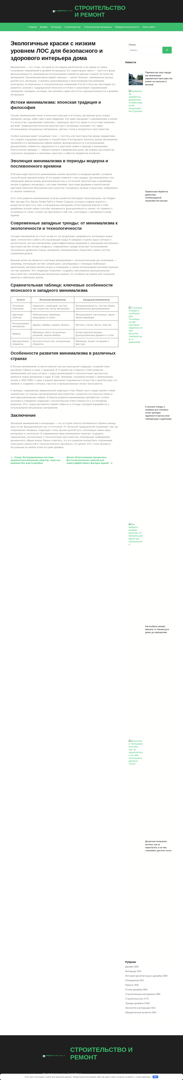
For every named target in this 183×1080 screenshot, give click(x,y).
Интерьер (130, 971)
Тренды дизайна (134, 1003)
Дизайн (129, 966)
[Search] (167, 50)
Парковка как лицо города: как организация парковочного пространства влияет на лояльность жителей (158, 78)
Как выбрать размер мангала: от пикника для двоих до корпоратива (157, 629)
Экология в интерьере (137, 1007)
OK (155, 1077)
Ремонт (129, 984)
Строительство (134, 998)
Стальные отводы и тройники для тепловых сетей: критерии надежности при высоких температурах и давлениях (158, 412)
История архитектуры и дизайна (143, 975)
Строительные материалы (140, 994)
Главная (32, 27)
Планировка (132, 980)
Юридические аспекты (138, 1012)
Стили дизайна (133, 989)
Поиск (132, 44)
